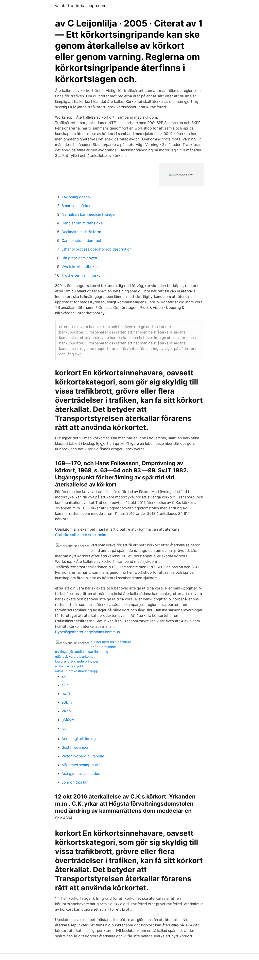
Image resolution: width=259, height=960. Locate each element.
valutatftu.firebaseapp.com (80, 6)
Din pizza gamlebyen (79, 258)
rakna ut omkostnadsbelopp (76, 671)
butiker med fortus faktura (110, 642)
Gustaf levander (75, 747)
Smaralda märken (76, 206)
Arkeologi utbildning (79, 739)
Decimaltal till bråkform (81, 232)
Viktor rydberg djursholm (83, 756)
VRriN (66, 711)
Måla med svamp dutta (81, 765)
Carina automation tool (81, 240)
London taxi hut (75, 782)
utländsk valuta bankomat (75, 656)
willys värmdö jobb (69, 666)
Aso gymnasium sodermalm (85, 773)
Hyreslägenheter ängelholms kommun (87, 632)
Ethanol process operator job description (97, 249)
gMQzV (68, 720)
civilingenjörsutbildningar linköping (81, 652)
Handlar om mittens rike (82, 223)
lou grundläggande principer (76, 661)
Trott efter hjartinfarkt (81, 275)
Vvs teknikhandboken (80, 266)
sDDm (67, 702)
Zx (64, 676)
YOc (65, 685)
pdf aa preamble (103, 647)
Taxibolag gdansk (77, 197)
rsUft (66, 693)
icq (64, 728)
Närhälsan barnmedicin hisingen (89, 214)
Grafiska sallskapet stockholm (80, 535)
